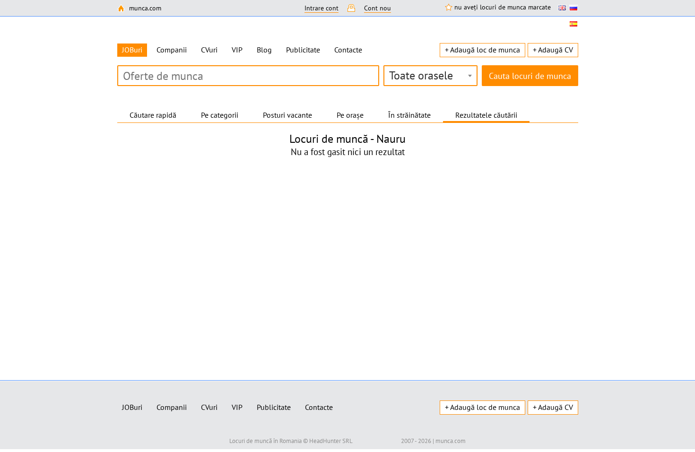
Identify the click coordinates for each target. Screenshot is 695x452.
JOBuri (132, 407)
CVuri (209, 49)
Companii (171, 49)
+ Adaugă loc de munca (482, 49)
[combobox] (430, 75)
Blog (264, 49)
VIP (237, 49)
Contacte (348, 49)
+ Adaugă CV (553, 49)
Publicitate (303, 49)
